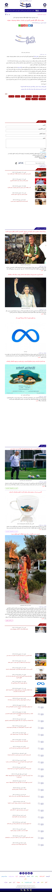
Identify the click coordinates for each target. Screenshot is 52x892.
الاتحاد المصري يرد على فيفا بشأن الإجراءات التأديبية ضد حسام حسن (25, 448)
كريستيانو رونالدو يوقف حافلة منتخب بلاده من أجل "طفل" (19, 796)
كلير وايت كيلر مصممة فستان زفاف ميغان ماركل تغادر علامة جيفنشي (33, 89)
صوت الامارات (42, 96)
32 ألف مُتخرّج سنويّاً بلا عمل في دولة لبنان (19, 844)
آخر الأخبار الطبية (9, 620)
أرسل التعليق (42, 165)
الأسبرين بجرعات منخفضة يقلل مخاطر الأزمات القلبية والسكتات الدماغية (25, 492)
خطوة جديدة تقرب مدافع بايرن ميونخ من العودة (19, 830)
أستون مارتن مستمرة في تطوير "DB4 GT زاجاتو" (19, 809)
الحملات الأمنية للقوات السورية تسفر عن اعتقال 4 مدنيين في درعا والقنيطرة (19, 837)
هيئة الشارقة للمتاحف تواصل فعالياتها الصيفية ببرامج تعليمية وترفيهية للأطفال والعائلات (25, 361)
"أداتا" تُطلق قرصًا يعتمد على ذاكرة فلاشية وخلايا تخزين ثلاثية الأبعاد (19, 823)
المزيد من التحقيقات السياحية (11, 488)
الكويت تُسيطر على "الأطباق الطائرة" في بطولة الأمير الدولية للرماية (19, 727)
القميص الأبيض (35, 99)
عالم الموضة (39, 14)
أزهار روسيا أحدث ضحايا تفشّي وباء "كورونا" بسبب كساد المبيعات (19, 768)
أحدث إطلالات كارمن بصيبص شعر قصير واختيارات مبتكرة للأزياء (19, 187)
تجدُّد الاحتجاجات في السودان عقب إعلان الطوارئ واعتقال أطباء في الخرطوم (19, 720)
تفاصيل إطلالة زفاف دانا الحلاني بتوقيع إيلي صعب (19, 629)
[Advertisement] (25, 110)
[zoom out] (9, 14)
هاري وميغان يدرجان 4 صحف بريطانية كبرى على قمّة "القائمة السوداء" (33, 86)
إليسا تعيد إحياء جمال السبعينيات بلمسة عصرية (19, 201)
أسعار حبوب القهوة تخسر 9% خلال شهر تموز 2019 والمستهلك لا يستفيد (19, 782)
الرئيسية (44, 14)
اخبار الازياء (17, 96)
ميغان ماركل (36, 56)
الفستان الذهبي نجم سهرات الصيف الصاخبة (19, 194)
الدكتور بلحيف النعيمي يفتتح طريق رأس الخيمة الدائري (19, 747)
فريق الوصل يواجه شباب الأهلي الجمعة (19, 816)
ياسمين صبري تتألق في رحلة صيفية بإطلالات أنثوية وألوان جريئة (19, 173)
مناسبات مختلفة (42, 99)
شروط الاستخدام (43, 152)
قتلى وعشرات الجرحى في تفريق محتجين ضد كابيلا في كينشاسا (19, 754)
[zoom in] (5, 14)
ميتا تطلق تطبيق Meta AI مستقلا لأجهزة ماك (25, 318)
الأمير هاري (20, 67)
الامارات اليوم (28, 96)
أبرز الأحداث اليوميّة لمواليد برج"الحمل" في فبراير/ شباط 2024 (19, 699)
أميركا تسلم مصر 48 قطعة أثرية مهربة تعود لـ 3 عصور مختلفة (19, 662)
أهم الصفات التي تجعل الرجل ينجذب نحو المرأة (19, 741)
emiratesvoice (35, 96)
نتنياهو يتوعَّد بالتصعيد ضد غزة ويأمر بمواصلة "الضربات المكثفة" (19, 803)
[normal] (7, 14)
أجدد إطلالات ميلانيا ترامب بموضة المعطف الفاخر (19, 734)
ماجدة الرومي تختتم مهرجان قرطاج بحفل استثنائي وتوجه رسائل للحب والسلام (25, 274)
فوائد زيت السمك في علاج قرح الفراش (19, 789)
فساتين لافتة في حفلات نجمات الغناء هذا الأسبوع (19, 180)
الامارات (23, 96)
